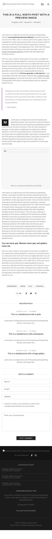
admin (29, 22)
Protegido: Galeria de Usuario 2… (13, 476)
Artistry (22, 286)
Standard (37, 22)
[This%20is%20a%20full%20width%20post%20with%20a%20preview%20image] (26, 293)
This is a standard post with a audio (26, 314)
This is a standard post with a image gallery (26, 353)
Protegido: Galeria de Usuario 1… (13, 469)
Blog (30, 286)
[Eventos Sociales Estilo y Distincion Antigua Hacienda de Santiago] (20, 4)
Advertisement (12, 286)
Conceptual (40, 286)
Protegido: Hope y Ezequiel (11, 483)
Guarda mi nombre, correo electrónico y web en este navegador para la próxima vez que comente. (21, 405)
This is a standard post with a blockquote (26, 334)
